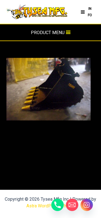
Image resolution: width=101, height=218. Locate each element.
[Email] (72, 205)
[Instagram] (87, 205)
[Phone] (57, 205)
